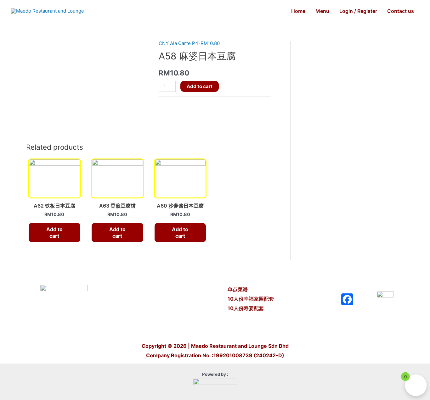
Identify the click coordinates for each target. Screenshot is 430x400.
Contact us (400, 11)
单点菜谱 (238, 289)
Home (298, 11)
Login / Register (358, 11)
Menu (322, 11)
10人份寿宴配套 (246, 308)
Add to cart (199, 86)
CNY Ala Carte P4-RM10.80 (189, 43)
